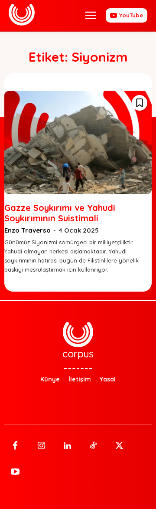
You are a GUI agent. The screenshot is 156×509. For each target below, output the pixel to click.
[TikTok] (93, 446)
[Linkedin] (67, 446)
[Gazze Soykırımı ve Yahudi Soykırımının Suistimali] (78, 142)
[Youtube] (15, 472)
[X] (119, 446)
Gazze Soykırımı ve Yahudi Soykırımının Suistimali (59, 212)
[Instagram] (41, 446)
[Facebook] (15, 446)
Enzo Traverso (27, 230)
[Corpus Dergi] (22, 15)
